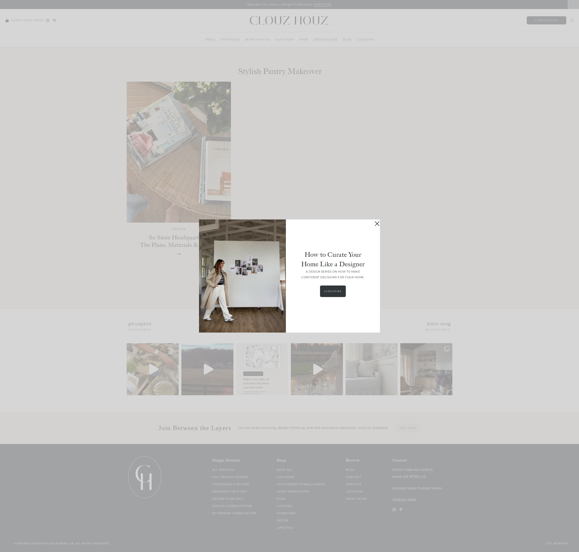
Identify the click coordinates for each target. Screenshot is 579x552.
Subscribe (333, 291)
